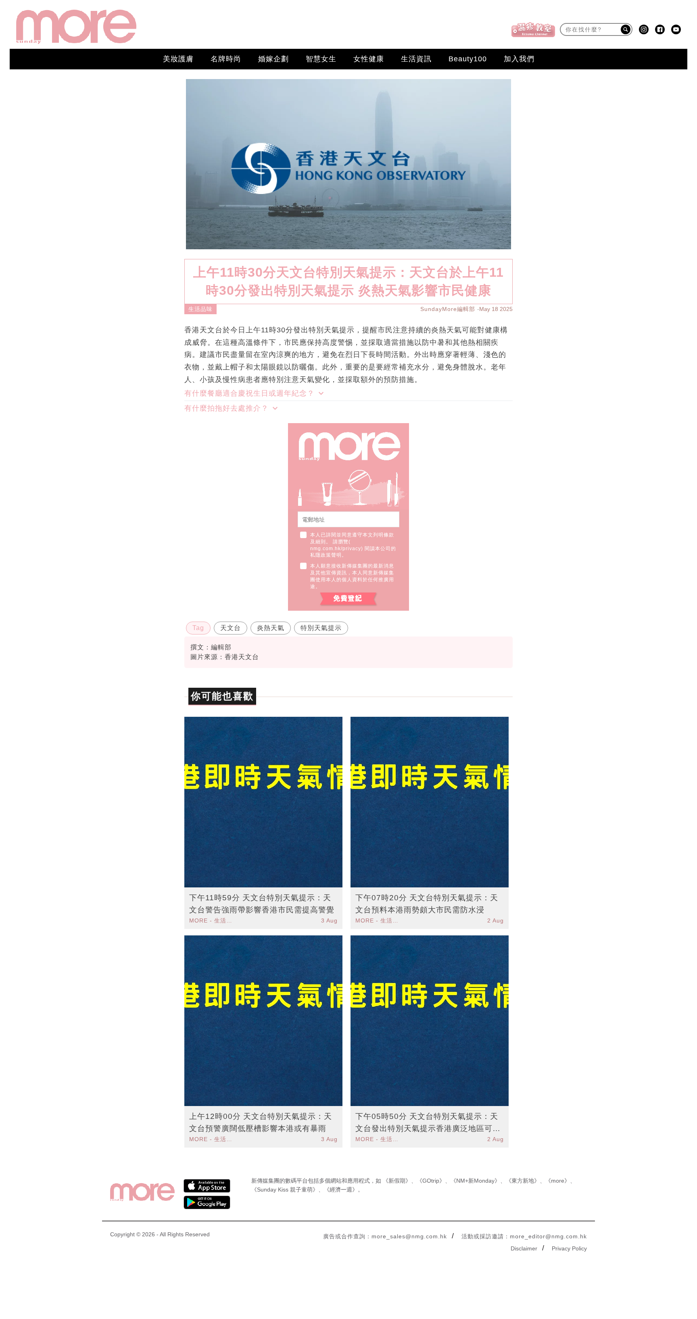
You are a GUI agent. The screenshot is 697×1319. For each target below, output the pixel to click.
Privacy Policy (569, 1248)
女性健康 (368, 59)
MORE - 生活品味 (211, 920)
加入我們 (519, 59)
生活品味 (200, 309)
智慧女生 (321, 59)
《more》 (557, 1180)
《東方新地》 (523, 1180)
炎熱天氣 (270, 627)
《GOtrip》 (431, 1180)
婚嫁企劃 (273, 59)
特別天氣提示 (321, 627)
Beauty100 (468, 59)
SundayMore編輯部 (447, 309)
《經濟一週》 (341, 1189)
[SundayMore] (76, 27)
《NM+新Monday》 (475, 1180)
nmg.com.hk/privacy (335, 548)
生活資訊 (416, 59)
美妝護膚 (178, 59)
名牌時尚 (226, 59)
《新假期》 (397, 1180)
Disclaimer (524, 1248)
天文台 (230, 627)
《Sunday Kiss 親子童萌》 (284, 1189)
